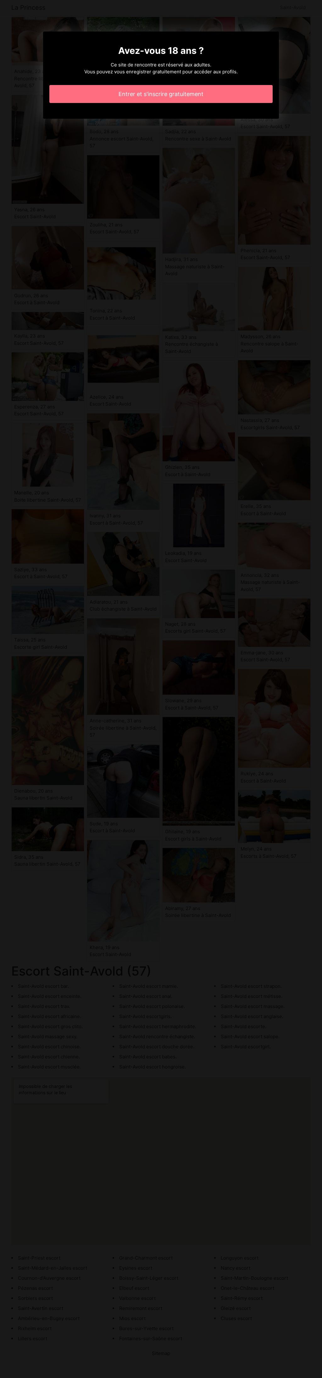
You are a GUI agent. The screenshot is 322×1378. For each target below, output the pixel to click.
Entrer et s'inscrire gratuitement (161, 94)
